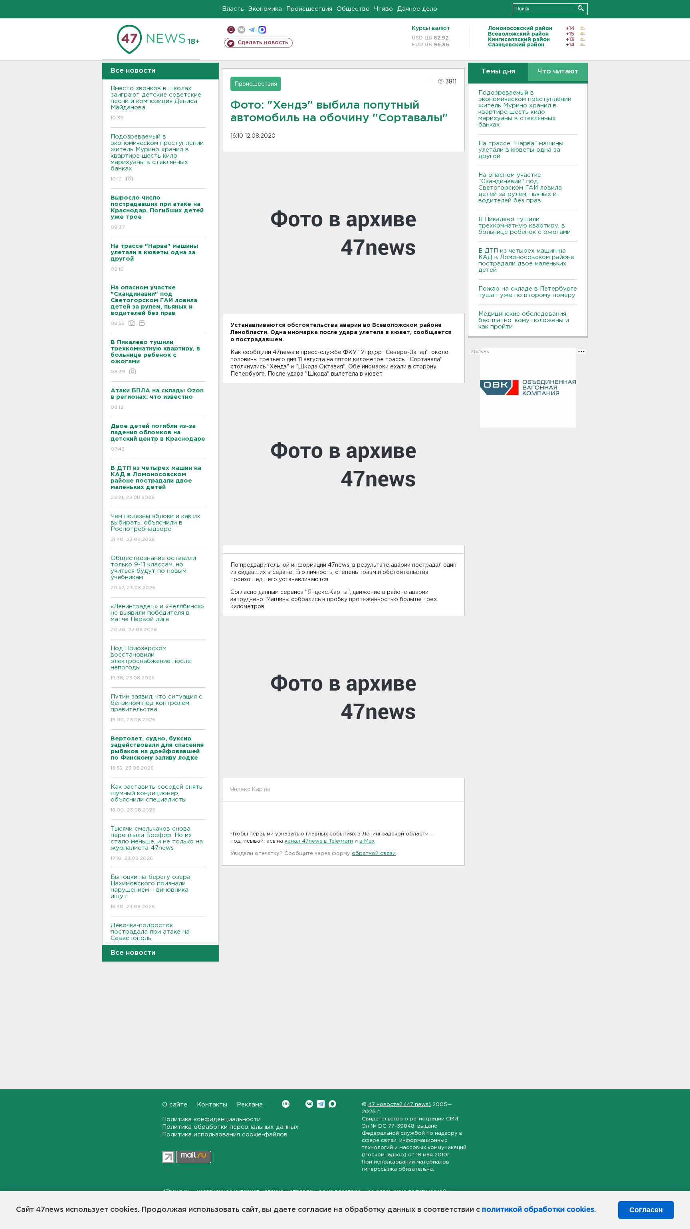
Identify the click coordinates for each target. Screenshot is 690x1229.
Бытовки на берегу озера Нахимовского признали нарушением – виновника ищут (150, 892)
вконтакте (241, 30)
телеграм (252, 30)
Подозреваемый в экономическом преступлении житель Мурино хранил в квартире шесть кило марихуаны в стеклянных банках (157, 157)
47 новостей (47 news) (399, 1104)
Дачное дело (417, 9)
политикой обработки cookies (538, 1210)
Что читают (558, 72)
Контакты (212, 1104)
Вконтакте (309, 1104)
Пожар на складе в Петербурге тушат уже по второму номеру (527, 292)
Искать (581, 8)
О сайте (174, 1104)
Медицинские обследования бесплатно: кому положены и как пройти (523, 320)
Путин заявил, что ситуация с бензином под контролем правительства (156, 708)
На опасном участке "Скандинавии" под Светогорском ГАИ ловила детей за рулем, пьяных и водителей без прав (520, 187)
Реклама (250, 1104)
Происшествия (309, 9)
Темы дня (498, 72)
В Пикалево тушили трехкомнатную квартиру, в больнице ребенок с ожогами (524, 226)
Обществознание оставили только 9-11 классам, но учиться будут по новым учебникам (153, 573)
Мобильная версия (231, 30)
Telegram (321, 1104)
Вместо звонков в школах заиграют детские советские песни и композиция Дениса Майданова (156, 103)
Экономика (265, 9)
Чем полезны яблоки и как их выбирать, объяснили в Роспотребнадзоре (155, 528)
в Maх (367, 841)
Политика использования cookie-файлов (225, 1134)
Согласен (646, 1210)
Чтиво (383, 9)
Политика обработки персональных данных (230, 1127)
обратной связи (374, 853)
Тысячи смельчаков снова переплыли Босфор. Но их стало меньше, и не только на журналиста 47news (157, 843)
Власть (233, 9)
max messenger (262, 30)
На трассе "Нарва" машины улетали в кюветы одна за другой (520, 150)
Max (332, 1104)
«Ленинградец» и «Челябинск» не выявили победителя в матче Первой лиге (157, 618)
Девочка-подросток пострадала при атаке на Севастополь (150, 937)
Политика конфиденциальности (211, 1119)
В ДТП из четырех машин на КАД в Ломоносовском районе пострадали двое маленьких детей (526, 260)
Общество (353, 9)
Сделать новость (263, 42)
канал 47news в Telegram (319, 841)
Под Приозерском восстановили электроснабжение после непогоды (151, 663)
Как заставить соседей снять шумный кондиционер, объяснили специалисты (156, 798)
